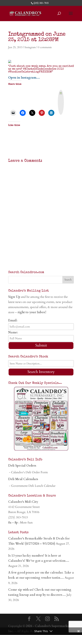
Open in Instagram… (24, 78)
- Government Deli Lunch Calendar (31, 486)
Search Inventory (41, 371)
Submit (41, 345)
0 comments (45, 47)
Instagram (30, 47)
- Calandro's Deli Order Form (28, 472)
